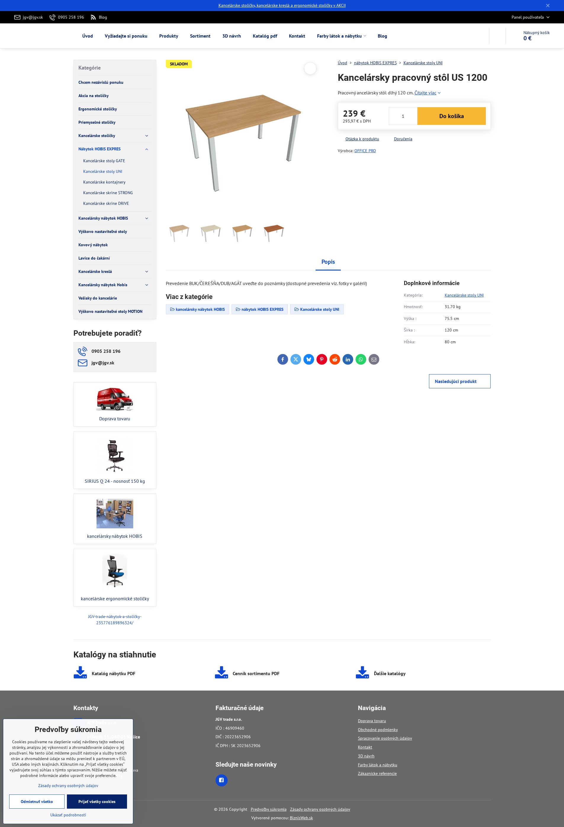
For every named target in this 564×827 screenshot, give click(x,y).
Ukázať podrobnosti (68, 815)
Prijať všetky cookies (96, 801)
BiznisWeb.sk (301, 817)
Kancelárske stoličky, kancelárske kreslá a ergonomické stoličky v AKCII (282, 5)
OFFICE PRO (365, 150)
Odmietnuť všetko (37, 801)
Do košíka (451, 116)
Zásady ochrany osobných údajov (320, 809)
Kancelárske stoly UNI (464, 295)
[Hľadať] (497, 36)
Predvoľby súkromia (269, 809)
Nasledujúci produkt (456, 381)
